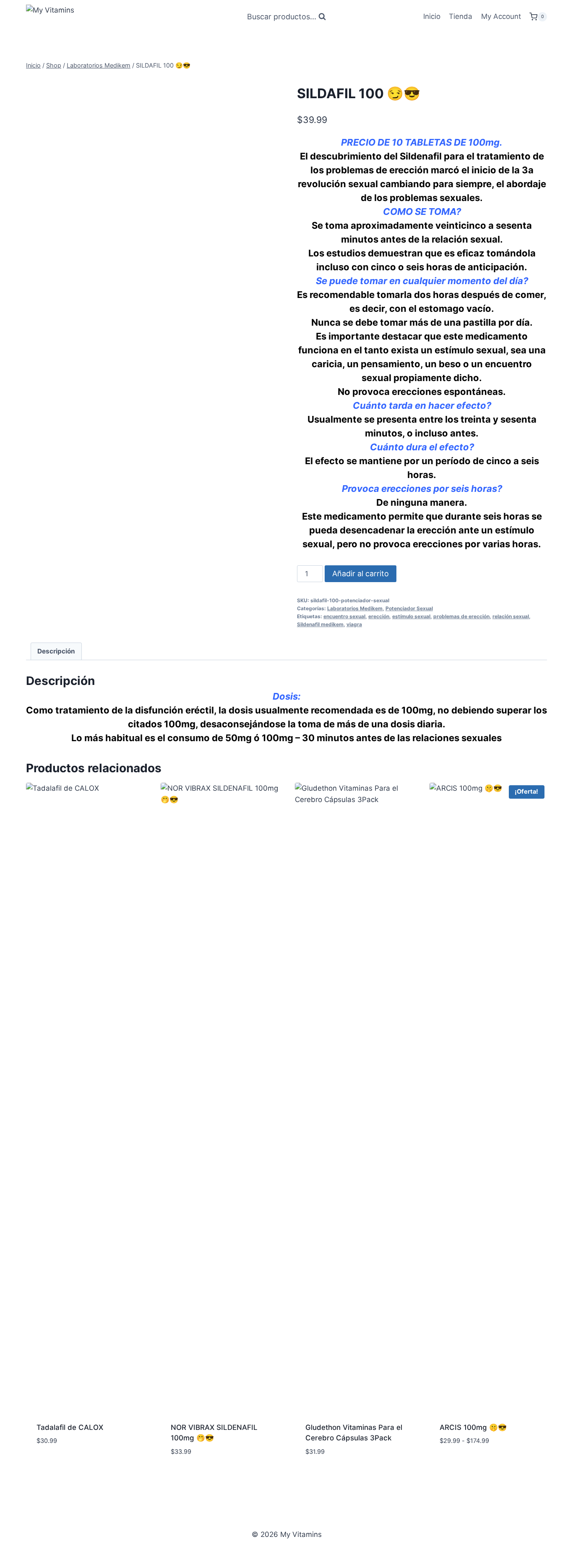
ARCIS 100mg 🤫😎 (473, 1427)
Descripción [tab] (56, 651)
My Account (501, 16)
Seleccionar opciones (479, 1465)
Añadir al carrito (360, 573)
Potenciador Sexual (409, 608)
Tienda (460, 16)
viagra (354, 624)
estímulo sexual (411, 616)
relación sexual (510, 616)
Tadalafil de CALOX (69, 1427)
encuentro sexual (344, 616)
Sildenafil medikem (320, 624)
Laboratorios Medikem (355, 608)
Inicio (431, 16)
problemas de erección (461, 616)
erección (378, 616)
